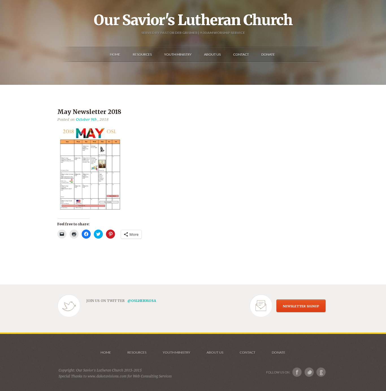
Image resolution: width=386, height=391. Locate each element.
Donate (278, 352)
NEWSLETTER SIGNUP (301, 306)
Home (106, 352)
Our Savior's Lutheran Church (193, 20)
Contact (247, 352)
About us (215, 352)
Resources (136, 352)
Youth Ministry (176, 352)
